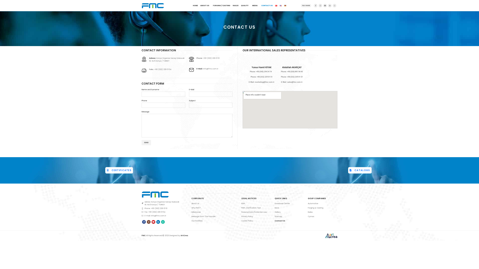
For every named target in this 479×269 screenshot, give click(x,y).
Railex (310, 212)
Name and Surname (150, 89)
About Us (195, 203)
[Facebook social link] (315, 5)
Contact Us (280, 221)
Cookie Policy (247, 221)
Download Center (282, 203)
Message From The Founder (203, 216)
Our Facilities (197, 221)
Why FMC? (196, 208)
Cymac (311, 216)
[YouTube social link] (325, 5)
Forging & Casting (315, 208)
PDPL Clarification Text (251, 208)
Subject (192, 100)
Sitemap (278, 216)
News (277, 208)
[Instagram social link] (320, 5)
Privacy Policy (247, 216)
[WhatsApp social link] (334, 5)
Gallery (278, 212)
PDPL (243, 203)
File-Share (306, 5)
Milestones (196, 212)
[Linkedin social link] (330, 5)
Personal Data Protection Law (254, 212)
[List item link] (161, 208)
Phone (144, 100)
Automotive (313, 203)
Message (145, 111)
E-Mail (191, 89)
